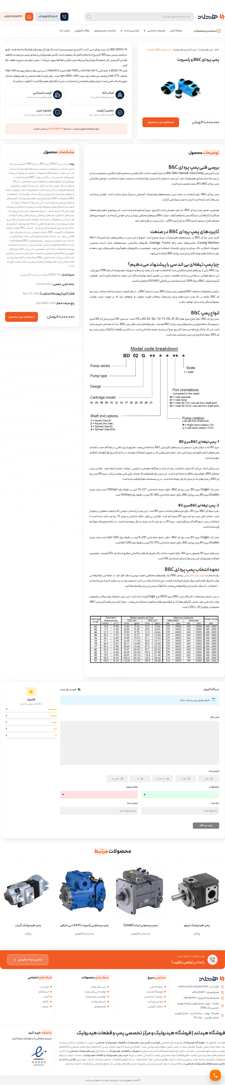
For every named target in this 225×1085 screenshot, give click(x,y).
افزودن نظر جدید (68, 689)
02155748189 (47, 17)
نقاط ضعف (132, 787)
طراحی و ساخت (131, 31)
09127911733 (13, 17)
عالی (207, 778)
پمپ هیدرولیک (205, 50)
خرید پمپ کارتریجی (194, 575)
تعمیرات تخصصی (156, 31)
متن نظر (214, 717)
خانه (217, 50)
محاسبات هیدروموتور (105, 31)
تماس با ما (65, 31)
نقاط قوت (214, 787)
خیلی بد (115, 778)
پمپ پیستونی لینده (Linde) (141, 925)
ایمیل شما (132, 803)
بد (138, 778)
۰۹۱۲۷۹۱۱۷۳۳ (56, 129)
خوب (183, 778)
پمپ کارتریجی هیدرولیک (185, 50)
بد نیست (161, 778)
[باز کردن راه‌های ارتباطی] (215, 1075)
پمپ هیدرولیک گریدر (28, 925)
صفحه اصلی (176, 31)
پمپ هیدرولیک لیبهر (197, 925)
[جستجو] (89, 16)
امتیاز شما (214, 771)
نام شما (215, 803)
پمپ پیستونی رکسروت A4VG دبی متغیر (84, 925)
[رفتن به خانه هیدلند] (211, 17)
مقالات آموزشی (82, 31)
